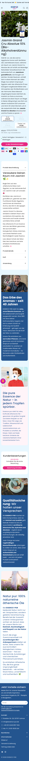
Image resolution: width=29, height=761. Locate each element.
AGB (7, 708)
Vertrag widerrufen (8, 747)
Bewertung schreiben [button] (14, 468)
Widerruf (4, 740)
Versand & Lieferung (8, 744)
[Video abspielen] (14, 377)
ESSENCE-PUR (11, 757)
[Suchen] (23, 7)
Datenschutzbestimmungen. (10, 710)
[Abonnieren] (26, 702)
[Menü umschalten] (1, 7)
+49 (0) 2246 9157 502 (11, 725)
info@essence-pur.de (11, 722)
